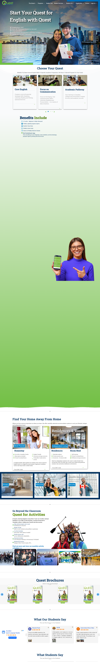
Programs (40, 3)
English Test (49, 3)
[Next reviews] (99, 634)
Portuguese (63, 602)
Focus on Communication (48, 90)
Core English (21, 89)
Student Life (69, 3)
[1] (48, 111)
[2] (50, 111)
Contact (87, 3)
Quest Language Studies (13, 633)
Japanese (37, 602)
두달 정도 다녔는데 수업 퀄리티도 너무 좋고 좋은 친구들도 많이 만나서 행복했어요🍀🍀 (87, 634)
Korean (88, 602)
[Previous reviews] (26, 634)
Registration (79, 3)
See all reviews (12, 637)
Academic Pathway (74, 89)
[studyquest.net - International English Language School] (7, 3)
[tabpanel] (24, 92)
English (12, 602)
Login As (93, 3)
